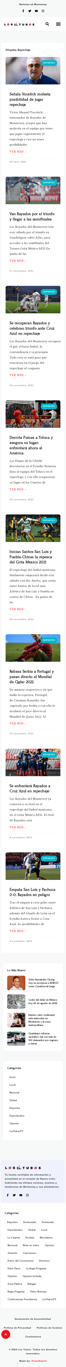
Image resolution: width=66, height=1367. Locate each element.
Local (13, 1085)
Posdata (30, 1237)
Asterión (12, 1253)
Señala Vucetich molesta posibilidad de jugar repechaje (30, 99)
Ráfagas (32, 1284)
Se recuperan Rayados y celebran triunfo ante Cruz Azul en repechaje (32, 328)
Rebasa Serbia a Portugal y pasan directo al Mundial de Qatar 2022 (32, 676)
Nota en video (31, 1245)
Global (13, 1100)
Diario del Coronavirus (21, 1260)
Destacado (48, 1222)
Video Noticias (38, 1291)
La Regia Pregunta (36, 1268)
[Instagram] (43, 11)
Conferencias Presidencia (22, 1299)
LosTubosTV (16, 1131)
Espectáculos (17, 1115)
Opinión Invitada (32, 1276)
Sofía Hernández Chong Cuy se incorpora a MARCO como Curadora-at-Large (44, 983)
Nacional (14, 1092)
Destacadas (29, 1222)
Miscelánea (46, 1237)
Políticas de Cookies (49, 1327)
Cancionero (30, 1253)
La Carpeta (14, 1237)
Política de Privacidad (17, 1327)
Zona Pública (15, 1284)
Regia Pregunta (16, 1291)
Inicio (13, 1077)
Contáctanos (33, 1336)
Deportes (15, 1108)
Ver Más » (18, 151)
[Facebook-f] (23, 11)
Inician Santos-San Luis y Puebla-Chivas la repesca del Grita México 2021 (31, 557)
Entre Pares (14, 1268)
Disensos (44, 1260)
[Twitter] (30, 11)
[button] (47, 24)
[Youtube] (36, 11)
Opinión (14, 1123)
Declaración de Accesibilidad (33, 1319)
